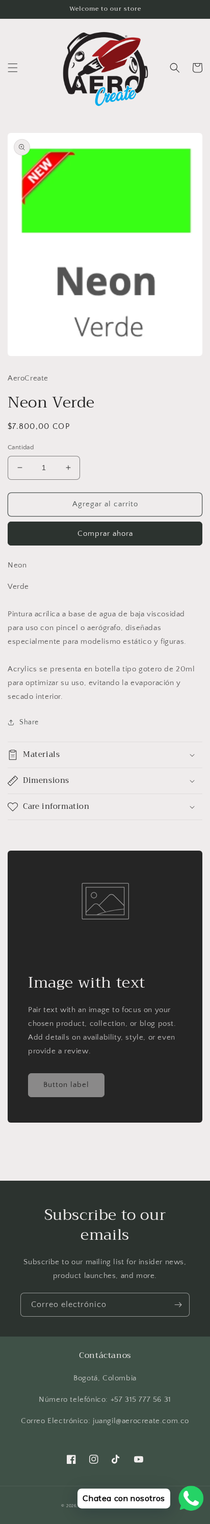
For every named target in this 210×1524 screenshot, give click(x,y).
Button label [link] (66, 1084)
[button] (13, 68)
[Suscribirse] (178, 1305)
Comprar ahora (105, 533)
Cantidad (21, 447)
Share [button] (29, 722)
